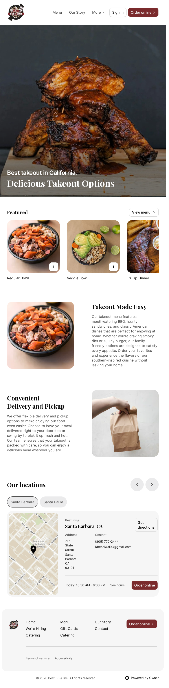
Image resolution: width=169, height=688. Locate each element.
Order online (144, 585)
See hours (117, 585)
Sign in (118, 12)
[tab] (22, 501)
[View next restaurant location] (152, 484)
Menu (57, 12)
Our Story (77, 12)
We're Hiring (36, 628)
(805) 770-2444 (107, 542)
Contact (101, 628)
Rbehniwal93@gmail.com (113, 547)
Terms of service (38, 658)
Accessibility (64, 658)
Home (31, 622)
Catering (33, 635)
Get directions (146, 524)
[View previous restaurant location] (137, 484)
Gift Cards (69, 628)
